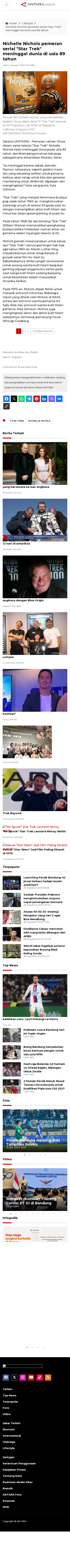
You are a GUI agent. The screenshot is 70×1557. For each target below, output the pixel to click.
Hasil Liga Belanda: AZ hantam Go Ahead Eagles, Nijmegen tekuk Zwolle (44, 1067)
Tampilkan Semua (42, 331)
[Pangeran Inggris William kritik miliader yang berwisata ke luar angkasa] (35, 463)
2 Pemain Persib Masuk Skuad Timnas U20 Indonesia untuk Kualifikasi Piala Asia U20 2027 (44, 1084)
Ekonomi (9, 1429)
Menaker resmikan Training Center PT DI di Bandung (31, 1201)
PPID (6, 1507)
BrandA (8, 1488)
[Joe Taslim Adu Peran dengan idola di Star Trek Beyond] (35, 789)
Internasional (12, 1435)
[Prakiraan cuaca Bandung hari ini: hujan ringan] (12, 1035)
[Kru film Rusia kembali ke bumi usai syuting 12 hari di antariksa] (35, 520)
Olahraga (9, 1442)
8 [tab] (48, 1213)
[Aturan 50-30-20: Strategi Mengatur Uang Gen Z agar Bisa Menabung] (12, 916)
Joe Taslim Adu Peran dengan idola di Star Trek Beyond (33, 811)
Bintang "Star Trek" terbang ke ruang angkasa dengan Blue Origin (30, 598)
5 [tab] (46, 1155)
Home (13, 23)
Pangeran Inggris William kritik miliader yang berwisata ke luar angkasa (31, 485)
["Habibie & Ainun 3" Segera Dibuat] (27, 741)
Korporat (9, 1500)
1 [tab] (24, 1155)
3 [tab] (35, 1155)
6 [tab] (37, 1213)
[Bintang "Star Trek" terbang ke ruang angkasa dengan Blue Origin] (35, 576)
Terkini (7, 1389)
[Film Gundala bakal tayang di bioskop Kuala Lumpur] (35, 633)
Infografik (10, 1218)
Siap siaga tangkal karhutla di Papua (32, 1334)
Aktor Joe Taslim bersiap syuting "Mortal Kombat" (32, 711)
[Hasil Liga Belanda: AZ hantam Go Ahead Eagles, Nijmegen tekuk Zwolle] (12, 1069)
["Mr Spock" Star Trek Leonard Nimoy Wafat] (35, 829)
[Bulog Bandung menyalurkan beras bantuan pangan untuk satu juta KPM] (12, 1052)
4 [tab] (40, 1155)
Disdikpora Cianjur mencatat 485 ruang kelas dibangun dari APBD (44, 932)
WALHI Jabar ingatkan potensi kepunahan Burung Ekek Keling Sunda (44, 949)
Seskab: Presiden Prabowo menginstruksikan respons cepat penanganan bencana (43, 898)
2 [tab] (29, 1155)
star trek (17, 421)
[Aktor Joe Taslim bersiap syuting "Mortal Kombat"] (35, 690)
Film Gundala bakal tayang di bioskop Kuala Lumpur (34, 655)
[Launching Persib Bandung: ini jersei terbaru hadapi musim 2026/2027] (12, 882)
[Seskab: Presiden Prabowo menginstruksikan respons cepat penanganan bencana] (12, 899)
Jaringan (8, 1457)
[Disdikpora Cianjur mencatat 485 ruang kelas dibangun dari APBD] (12, 934)
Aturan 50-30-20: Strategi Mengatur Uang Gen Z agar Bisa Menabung (42, 915)
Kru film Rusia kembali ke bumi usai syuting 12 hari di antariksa (34, 541)
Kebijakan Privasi (14, 1469)
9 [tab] (54, 1213)
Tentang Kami (12, 1476)
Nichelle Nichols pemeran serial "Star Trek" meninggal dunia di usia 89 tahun (33, 28)
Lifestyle (27, 23)
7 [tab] (43, 1213)
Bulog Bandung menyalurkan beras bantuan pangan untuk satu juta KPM (44, 1050)
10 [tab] (59, 1213)
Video (7, 1159)
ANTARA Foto (12, 1494)
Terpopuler (11, 867)
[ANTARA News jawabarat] (38, 4)
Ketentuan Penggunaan (19, 1463)
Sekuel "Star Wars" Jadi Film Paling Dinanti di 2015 (33, 851)
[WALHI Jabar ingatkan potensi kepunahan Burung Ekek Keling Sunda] (12, 951)
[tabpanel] (35, 1130)
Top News (10, 965)
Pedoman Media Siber (18, 1482)
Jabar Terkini (11, 1423)
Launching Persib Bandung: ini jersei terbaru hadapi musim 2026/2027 (44, 881)
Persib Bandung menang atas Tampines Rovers (33, 1142)
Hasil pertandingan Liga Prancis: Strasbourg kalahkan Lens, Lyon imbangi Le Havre (34, 1017)
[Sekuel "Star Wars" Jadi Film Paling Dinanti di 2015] (35, 847)
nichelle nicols (39, 421)
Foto (6, 1100)
